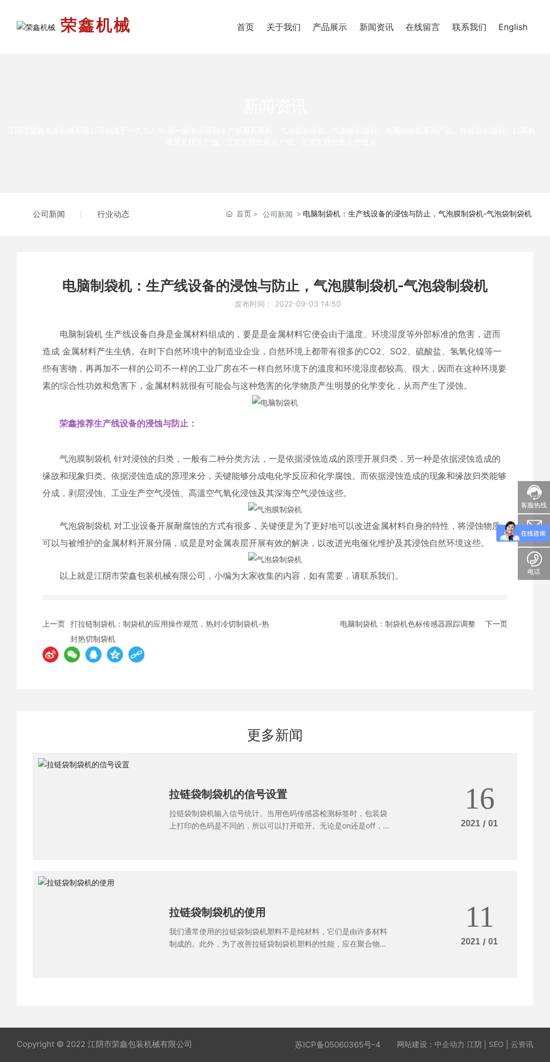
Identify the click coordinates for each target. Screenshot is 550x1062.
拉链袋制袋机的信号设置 (228, 794)
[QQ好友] (93, 654)
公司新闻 (49, 214)
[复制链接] (136, 654)
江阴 (474, 1044)
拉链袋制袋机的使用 (217, 912)
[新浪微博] (50, 654)
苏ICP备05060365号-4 (338, 1044)
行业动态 (113, 214)
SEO (496, 1044)
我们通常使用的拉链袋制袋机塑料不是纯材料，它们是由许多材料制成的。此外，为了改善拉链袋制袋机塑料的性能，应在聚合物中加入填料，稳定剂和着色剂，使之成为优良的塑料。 (278, 943)
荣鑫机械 (96, 24)
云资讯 (522, 1044)
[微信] (72, 654)
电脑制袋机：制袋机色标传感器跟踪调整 (407, 623)
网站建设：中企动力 (431, 1044)
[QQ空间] (115, 654)
